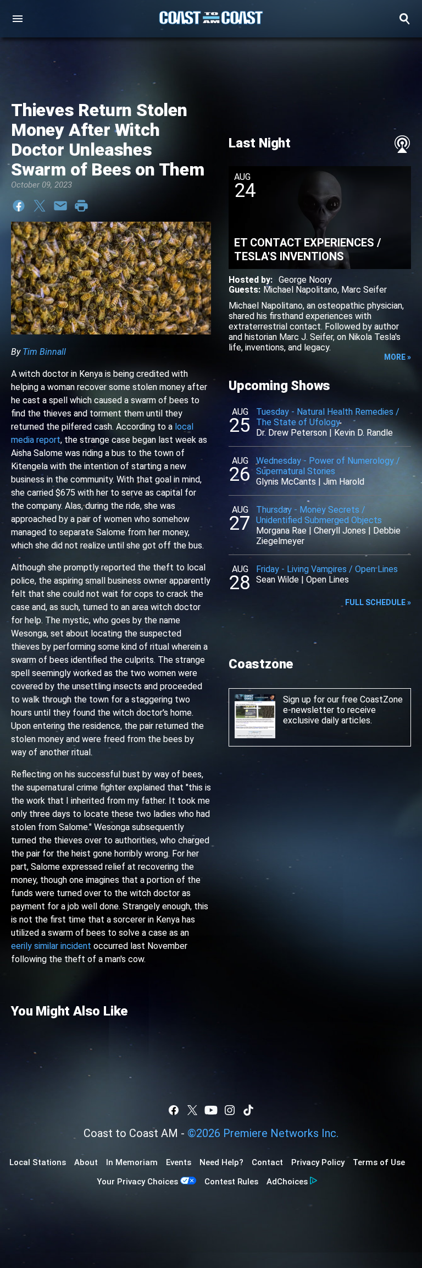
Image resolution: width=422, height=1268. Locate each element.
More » (397, 357)
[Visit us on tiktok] (248, 1110)
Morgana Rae (281, 530)
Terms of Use (379, 1162)
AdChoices (287, 1182)
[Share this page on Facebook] (18, 205)
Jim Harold (343, 481)
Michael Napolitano (300, 289)
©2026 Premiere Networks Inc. (262, 1133)
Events (178, 1162)
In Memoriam (132, 1162)
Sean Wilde (277, 579)
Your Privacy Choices (137, 1182)
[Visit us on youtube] (211, 1110)
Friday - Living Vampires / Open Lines (327, 569)
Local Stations (37, 1162)
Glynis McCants (286, 481)
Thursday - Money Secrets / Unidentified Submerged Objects (319, 514)
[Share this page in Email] (60, 205)
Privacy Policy (318, 1162)
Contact (267, 1162)
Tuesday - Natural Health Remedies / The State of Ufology (327, 417)
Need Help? (221, 1162)
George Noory (305, 280)
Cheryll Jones (340, 530)
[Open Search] (404, 19)
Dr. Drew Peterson (291, 432)
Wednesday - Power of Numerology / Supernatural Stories (328, 465)
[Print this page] (81, 205)
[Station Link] (211, 18)
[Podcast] (402, 144)
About (86, 1162)
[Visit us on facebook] (173, 1110)
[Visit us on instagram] (229, 1110)
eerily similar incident (51, 946)
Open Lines (327, 579)
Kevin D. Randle (363, 432)
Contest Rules (231, 1182)
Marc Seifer (364, 289)
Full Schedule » (378, 602)
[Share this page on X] (39, 205)
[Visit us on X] (192, 1110)
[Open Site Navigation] (17, 19)
